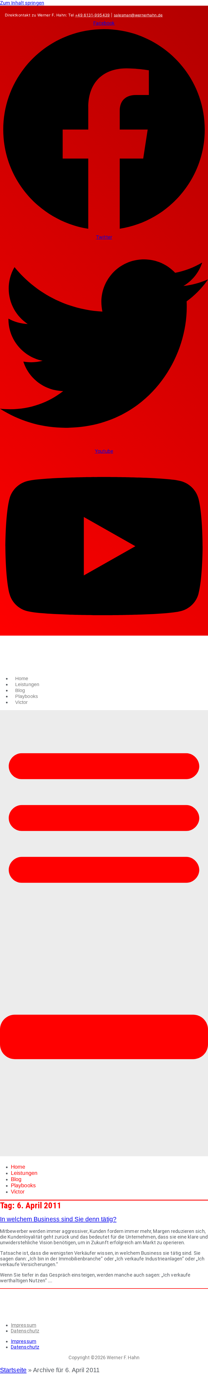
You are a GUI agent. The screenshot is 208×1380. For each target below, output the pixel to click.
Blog (20, 690)
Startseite (13, 1370)
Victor (21, 702)
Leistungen (27, 684)
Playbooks (26, 696)
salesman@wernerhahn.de (138, 15)
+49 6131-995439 (92, 15)
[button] (104, 933)
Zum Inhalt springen (22, 3)
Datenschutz (25, 1331)
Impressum (23, 1325)
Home (21, 678)
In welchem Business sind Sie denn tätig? (58, 1219)
